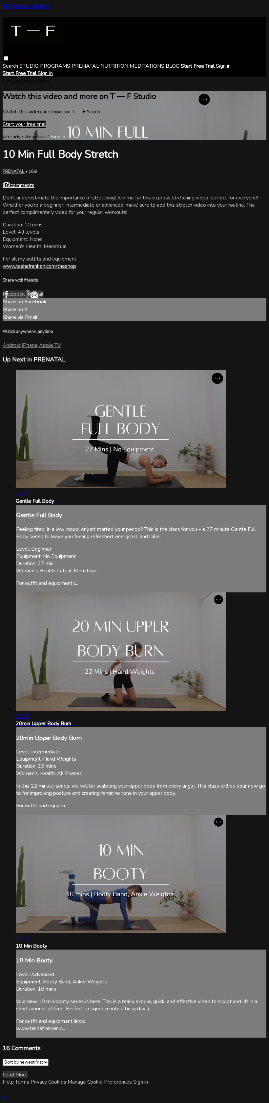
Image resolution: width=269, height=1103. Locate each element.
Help (9, 1082)
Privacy (39, 1082)
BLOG (172, 66)
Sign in (223, 66)
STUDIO (29, 66)
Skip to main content (26, 6)
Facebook (14, 294)
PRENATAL (85, 66)
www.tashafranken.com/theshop (39, 266)
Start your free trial (24, 124)
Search (11, 66)
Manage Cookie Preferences (100, 1082)
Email (37, 294)
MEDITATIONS (147, 66)
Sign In (45, 73)
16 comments (18, 185)
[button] (6, 58)
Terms (23, 1082)
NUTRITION (114, 66)
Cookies (58, 1082)
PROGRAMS (55, 66)
